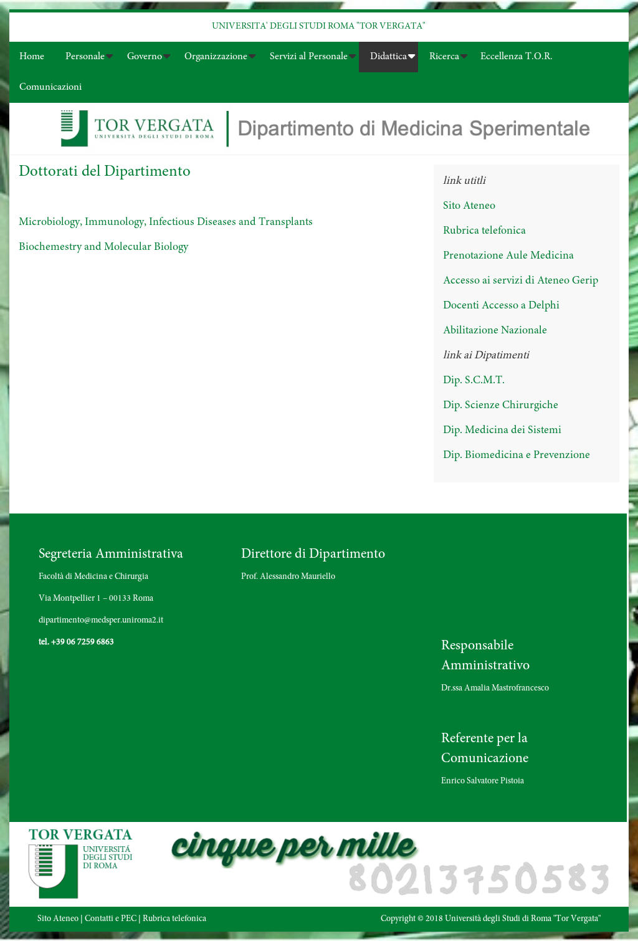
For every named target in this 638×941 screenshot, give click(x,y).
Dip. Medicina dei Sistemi (502, 430)
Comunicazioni (50, 87)
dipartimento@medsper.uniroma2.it (101, 620)
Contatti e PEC (110, 919)
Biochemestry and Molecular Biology (103, 247)
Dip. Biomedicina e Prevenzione (516, 455)
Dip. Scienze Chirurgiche (500, 405)
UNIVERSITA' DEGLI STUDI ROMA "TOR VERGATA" (319, 26)
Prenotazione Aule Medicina (508, 256)
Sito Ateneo (469, 206)
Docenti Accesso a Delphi (501, 306)
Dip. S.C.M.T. (474, 380)
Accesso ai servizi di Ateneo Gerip (520, 281)
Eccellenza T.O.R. (516, 57)
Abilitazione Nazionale (495, 331)
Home (31, 57)
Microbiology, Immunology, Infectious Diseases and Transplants (166, 222)
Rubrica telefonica (484, 231)
